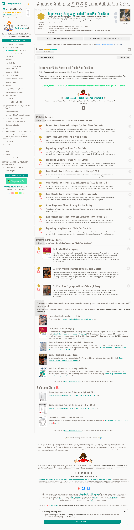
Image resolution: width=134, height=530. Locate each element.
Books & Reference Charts (73, 381)
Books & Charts (48, 52)
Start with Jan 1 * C (9, 14)
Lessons (39, 52)
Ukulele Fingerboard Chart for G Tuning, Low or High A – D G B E (73, 408)
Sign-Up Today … (82, 521)
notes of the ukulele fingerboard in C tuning (77, 319)
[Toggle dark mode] (28, 4)
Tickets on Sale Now (21, 28)
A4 (56, 423)
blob (92, 500)
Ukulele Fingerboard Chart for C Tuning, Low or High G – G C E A (73, 396)
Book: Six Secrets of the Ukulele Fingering (70, 334)
